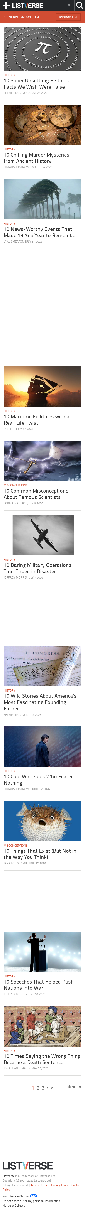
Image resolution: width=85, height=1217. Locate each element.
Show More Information (69, 5)
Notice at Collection (15, 1206)
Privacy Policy (60, 1185)
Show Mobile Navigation (6, 5)
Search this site (79, 5)
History (9, 75)
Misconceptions (15, 485)
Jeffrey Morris (15, 577)
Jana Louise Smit (15, 863)
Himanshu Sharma (17, 167)
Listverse (9, 1176)
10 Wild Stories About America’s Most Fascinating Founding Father (40, 703)
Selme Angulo (14, 93)
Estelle (9, 429)
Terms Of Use (39, 1185)
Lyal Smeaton (14, 241)
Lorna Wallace (15, 503)
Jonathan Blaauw (17, 1068)
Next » (73, 1087)
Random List (68, 17)
